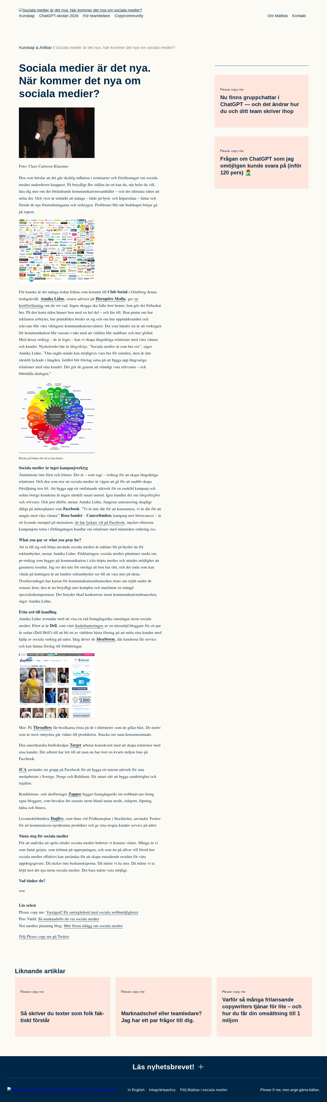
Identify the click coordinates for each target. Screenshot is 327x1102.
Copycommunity (129, 16)
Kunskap (27, 16)
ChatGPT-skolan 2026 (59, 16)
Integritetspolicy (162, 1090)
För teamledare (96, 16)
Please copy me (232, 89)
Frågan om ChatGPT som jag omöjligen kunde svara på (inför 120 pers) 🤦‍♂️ (260, 166)
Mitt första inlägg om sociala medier (93, 925)
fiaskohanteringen (89, 625)
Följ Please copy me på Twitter (44, 936)
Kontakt (299, 16)
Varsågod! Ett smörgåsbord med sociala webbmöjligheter (92, 912)
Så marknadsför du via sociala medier (68, 918)
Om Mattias (277, 16)
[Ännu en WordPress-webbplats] (80, 10)
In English (136, 1090)
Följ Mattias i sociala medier (204, 1090)
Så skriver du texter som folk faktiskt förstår (62, 1016)
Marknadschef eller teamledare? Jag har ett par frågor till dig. (161, 1016)
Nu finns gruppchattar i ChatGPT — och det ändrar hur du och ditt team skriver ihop (259, 104)
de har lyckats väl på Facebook (100, 522)
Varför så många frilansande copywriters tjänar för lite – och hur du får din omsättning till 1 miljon (262, 1010)
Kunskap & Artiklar (35, 47)
